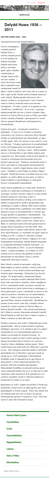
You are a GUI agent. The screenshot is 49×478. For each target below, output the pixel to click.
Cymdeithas (13, 422)
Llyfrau (10, 448)
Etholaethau (13, 462)
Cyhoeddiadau (14, 435)
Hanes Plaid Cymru (16, 415)
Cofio (9, 428)
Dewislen (24, 15)
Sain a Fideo (13, 455)
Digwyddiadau (14, 442)
